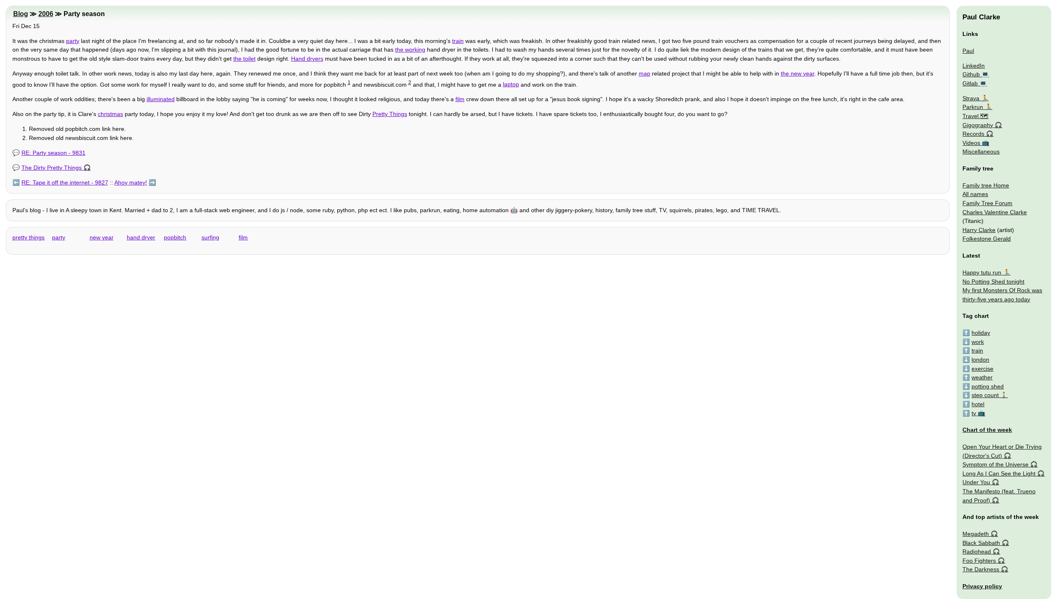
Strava (970, 98)
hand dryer (141, 237)
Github (971, 74)
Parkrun (972, 107)
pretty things (28, 237)
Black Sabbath (981, 543)
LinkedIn (973, 65)
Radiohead (976, 551)
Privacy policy (982, 586)
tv (974, 413)
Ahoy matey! (130, 182)
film (460, 99)
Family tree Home (985, 185)
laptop (511, 84)
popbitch (175, 237)
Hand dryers (307, 58)
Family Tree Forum (987, 203)
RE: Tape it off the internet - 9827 (64, 182)
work (978, 342)
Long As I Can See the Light (999, 473)
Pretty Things (389, 114)
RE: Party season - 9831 (53, 152)
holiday (981, 332)
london (980, 359)
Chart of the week (987, 429)
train (458, 41)
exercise (982, 368)
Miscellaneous (981, 151)
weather (982, 377)
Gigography (977, 125)
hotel (978, 404)
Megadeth (975, 533)
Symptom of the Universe (995, 464)
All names (975, 194)
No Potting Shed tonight (993, 281)
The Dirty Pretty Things (51, 167)
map (644, 73)
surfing (210, 237)
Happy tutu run (981, 272)
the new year (797, 73)
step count (985, 395)
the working (410, 49)
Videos (971, 143)
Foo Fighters (979, 560)
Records (973, 133)
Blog (20, 13)
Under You (976, 482)
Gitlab (970, 83)
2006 (45, 13)
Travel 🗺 (975, 116)
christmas (110, 114)
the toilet (244, 58)
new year (102, 237)
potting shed (988, 386)
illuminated (161, 99)
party (72, 41)
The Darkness (980, 569)
